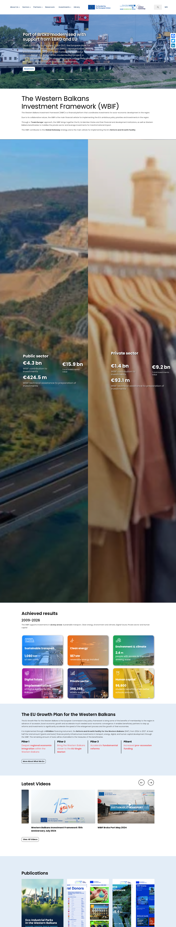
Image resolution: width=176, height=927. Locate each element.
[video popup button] (56, 794)
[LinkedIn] (173, 45)
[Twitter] (173, 40)
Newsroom (50, 7)
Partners (37, 7)
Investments (64, 7)
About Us (14, 7)
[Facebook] (173, 35)
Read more (29, 73)
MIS (166, 7)
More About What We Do (33, 761)
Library (77, 7)
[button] (53, 79)
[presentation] (142, 782)
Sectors (25, 7)
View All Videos (30, 839)
